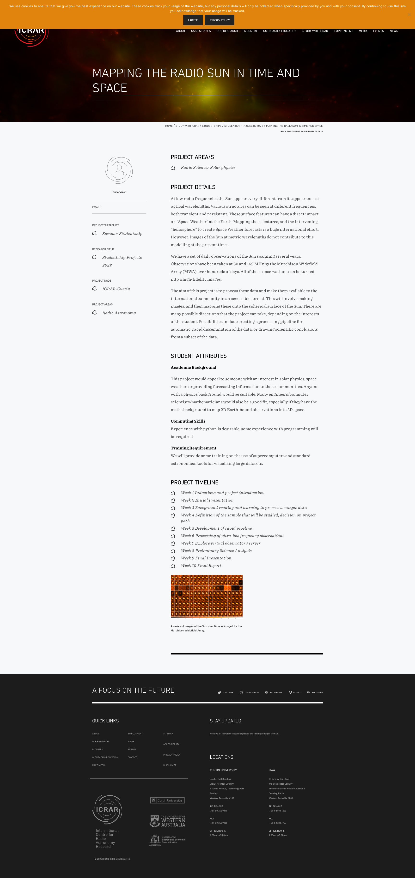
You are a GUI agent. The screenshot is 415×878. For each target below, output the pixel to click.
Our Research (227, 31)
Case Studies (201, 31)
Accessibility (171, 744)
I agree (193, 20)
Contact (132, 757)
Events (378, 31)
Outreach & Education (280, 31)
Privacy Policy (171, 754)
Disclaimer (170, 765)
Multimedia (98, 765)
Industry (250, 31)
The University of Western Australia (167, 822)
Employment (343, 31)
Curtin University (167, 800)
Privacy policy (220, 20)
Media (363, 31)
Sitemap (168, 733)
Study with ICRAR (315, 31)
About (180, 31)
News (394, 31)
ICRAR (31, 30)
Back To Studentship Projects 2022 (302, 131)
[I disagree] (409, 14)
